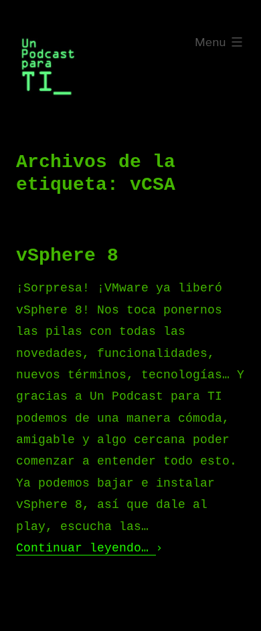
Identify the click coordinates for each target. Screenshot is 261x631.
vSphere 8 (67, 255)
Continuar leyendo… (86, 548)
